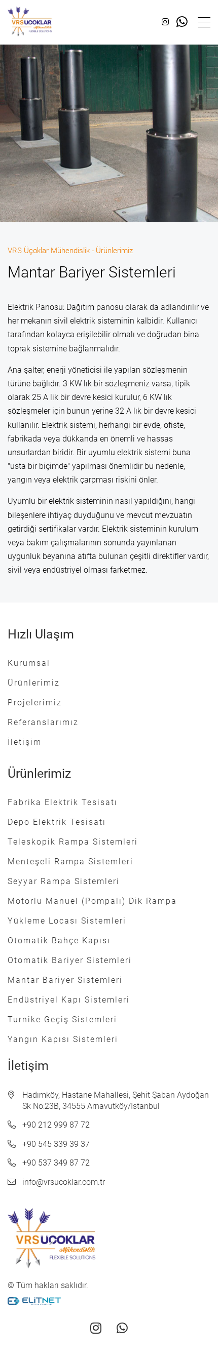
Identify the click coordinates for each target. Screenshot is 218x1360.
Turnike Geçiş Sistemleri (62, 1019)
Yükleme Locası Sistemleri (67, 921)
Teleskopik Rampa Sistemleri (73, 842)
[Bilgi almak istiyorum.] (182, 22)
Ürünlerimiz (34, 683)
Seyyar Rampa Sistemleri (64, 881)
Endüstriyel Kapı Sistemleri (69, 1000)
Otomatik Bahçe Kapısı (59, 940)
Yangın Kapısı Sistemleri (63, 1039)
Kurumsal (29, 663)
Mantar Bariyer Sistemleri (65, 980)
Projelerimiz (35, 702)
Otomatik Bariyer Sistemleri (70, 960)
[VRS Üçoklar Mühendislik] (30, 22)
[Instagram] (165, 22)
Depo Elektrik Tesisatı (57, 822)
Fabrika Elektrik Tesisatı (63, 802)
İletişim (25, 742)
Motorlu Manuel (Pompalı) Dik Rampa (92, 901)
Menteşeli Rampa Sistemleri (70, 861)
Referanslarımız (43, 722)
